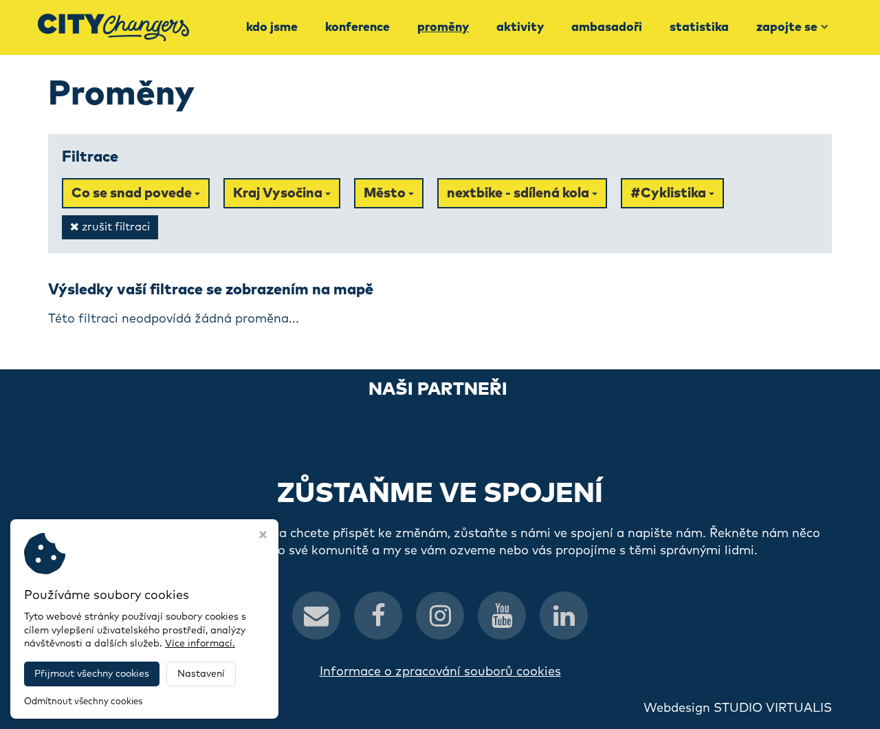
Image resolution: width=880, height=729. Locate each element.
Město (386, 193)
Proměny (443, 27)
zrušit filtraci (114, 226)
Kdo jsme (272, 27)
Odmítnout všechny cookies (83, 701)
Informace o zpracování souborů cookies (440, 672)
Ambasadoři (606, 27)
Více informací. (200, 644)
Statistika (699, 27)
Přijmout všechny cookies (91, 674)
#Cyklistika (669, 193)
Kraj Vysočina (279, 193)
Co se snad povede (133, 193)
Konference (357, 27)
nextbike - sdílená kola (519, 193)
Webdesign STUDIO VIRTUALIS (738, 708)
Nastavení (201, 674)
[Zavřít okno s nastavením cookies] (263, 536)
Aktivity (520, 27)
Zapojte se (786, 27)
